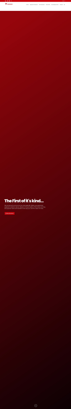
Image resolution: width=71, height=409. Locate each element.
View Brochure (10, 213)
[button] (64, 4)
